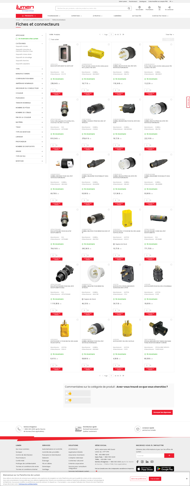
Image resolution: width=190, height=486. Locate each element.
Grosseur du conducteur (27, 88)
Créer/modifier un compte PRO (158, 1)
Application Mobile (76, 452)
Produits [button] (29, 16)
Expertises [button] (76, 16)
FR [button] (170, 1)
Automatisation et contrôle (52, 449)
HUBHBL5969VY (87, 64)
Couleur (19, 93)
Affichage (20, 35)
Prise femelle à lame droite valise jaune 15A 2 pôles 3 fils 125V (95, 66)
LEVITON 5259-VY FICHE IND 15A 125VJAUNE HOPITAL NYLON (126, 231)
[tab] (29, 35)
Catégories (21, 43)
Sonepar (19, 452)
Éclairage (45, 461)
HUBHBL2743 (148, 119)
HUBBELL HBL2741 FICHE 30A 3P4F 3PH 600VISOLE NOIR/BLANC (125, 66)
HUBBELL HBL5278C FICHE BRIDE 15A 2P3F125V (93, 287)
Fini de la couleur (23, 117)
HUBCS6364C (86, 119)
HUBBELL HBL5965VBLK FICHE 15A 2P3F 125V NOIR (126, 121)
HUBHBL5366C (55, 174)
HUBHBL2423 (117, 174)
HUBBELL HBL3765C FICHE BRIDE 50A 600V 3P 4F (96, 231)
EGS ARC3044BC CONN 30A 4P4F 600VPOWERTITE (155, 231)
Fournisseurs (133, 1)
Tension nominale (23, 103)
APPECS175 (54, 64)
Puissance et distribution (51, 455)
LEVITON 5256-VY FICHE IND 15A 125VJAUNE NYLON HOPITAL (64, 342)
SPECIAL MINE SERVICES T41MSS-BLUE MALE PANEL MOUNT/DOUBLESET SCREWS (157, 342)
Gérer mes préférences (138, 479)
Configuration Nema (25, 79)
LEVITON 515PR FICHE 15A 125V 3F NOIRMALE (157, 286)
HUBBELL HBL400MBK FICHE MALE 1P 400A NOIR (157, 176)
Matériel (19, 122)
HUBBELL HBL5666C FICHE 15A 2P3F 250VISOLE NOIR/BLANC (93, 342)
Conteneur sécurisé (76, 461)
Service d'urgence (30, 427)
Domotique (46, 466)
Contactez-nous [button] (159, 16)
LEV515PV (116, 339)
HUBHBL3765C (86, 229)
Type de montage (23, 132)
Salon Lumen (123, 1)
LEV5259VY (116, 229)
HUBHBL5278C (87, 284)
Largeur (19, 137)
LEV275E (115, 284)
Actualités (136, 16)
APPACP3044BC (56, 229)
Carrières (117, 16)
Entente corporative (76, 463)
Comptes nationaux (76, 458)
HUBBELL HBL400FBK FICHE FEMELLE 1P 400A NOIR (95, 176)
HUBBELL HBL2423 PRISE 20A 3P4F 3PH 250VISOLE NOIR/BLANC (125, 176)
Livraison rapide (148, 428)
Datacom (45, 458)
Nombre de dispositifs (25, 146)
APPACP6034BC (56, 284)
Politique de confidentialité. (28, 484)
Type (18, 69)
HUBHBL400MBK (149, 174)
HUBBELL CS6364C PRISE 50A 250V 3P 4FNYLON (94, 121)
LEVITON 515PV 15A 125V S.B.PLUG (123, 341)
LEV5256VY (54, 339)
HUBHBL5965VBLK (119, 119)
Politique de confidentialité (26, 463)
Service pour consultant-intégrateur (78, 467)
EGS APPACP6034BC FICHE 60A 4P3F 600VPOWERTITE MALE (62, 287)
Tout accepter (155, 479)
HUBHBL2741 (117, 64)
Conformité (20, 461)
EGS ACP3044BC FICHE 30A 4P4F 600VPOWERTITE (61, 231)
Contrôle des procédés (50, 452)
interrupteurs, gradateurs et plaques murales (36, 20)
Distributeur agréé (90, 427)
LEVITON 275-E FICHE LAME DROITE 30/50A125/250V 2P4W (123, 287)
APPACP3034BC (56, 119)
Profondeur (21, 142)
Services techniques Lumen (79, 471)
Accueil (18, 20)
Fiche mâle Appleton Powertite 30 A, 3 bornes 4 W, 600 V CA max (63, 121)
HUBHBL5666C (87, 339)
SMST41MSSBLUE (149, 339)
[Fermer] (187, 478)
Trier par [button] (169, 34)
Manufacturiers (23, 74)
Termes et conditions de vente (27, 466)
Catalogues (142, 1)
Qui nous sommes (22, 449)
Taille (18, 127)
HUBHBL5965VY (149, 64)
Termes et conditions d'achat (26, 469)
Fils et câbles (47, 463)
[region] (95, 479)
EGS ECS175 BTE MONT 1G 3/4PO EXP (62, 66)
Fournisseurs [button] (53, 16)
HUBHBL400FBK (87, 174)
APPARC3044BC (149, 229)
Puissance (20, 98)
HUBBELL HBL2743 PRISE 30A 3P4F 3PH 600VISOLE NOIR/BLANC (156, 121)
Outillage (45, 469)
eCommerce (73, 449)
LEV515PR (147, 284)
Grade (18, 151)
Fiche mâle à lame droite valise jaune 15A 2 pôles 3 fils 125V (158, 66)
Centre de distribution (24, 455)
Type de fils (20, 156)
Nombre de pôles (23, 108)
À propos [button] (97, 16)
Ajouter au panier (56, 94)
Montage (20, 161)
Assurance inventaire (76, 455)
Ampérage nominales (24, 83)
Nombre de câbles (23, 112)
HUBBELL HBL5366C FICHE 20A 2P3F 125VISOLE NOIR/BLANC (62, 176)
